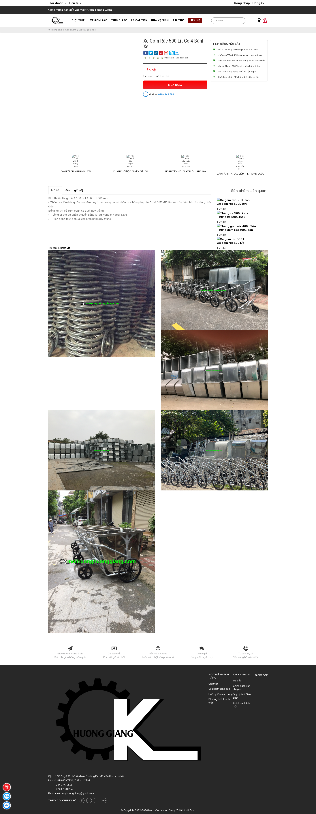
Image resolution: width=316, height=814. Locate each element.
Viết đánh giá (182, 57)
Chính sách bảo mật (242, 705)
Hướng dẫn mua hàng (220, 694)
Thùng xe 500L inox (231, 217)
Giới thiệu (213, 683)
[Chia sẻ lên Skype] (171, 53)
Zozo (192, 810)
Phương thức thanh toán (219, 701)
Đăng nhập (242, 3)
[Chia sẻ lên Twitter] (150, 53)
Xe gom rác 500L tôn (232, 203)
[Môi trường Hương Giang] (57, 20)
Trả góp (237, 680)
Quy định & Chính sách (242, 696)
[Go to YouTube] (89, 800)
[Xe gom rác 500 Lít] (242, 239)
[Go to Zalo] (103, 800)
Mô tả (55, 190)
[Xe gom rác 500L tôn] (242, 200)
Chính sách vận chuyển (241, 687)
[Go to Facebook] (81, 800)
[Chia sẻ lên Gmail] (166, 53)
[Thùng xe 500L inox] (242, 213)
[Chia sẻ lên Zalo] (176, 53)
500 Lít (65, 247)
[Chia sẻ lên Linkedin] (156, 53)
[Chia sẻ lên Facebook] (145, 53)
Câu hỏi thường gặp (219, 688)
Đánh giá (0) (74, 190)
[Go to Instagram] (96, 800)
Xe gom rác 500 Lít (230, 242)
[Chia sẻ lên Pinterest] (161, 53)
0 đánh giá (169, 57)
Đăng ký (258, 3)
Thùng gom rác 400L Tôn (235, 230)
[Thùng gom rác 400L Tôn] (242, 226)
